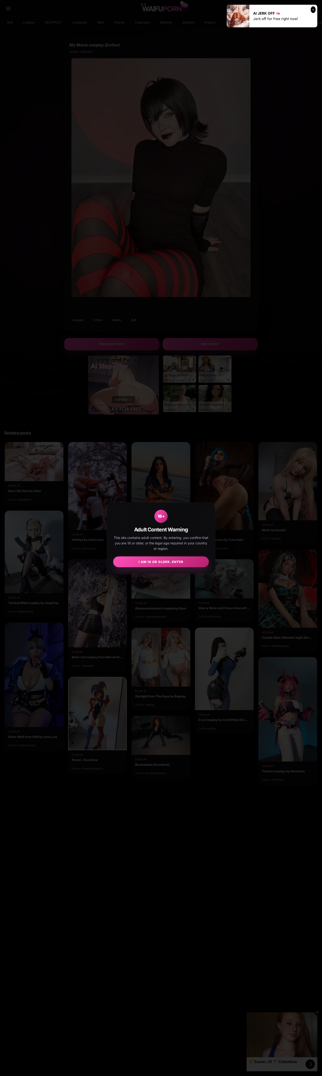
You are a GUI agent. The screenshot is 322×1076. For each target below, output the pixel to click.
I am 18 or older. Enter (161, 562)
